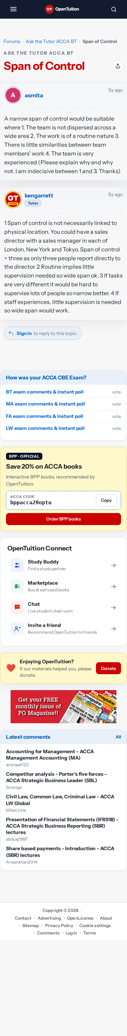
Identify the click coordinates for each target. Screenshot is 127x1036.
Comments (48, 933)
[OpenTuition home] (63, 9)
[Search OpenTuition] (113, 9)
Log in (71, 933)
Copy (106, 500)
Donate (108, 668)
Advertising (49, 918)
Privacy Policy (59, 925)
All (118, 736)
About (106, 918)
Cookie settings (95, 925)
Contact (23, 918)
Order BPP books (63, 519)
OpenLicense (80, 918)
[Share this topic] (117, 66)
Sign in (24, 333)
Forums (12, 41)
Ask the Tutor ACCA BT (51, 41)
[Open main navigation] (13, 9)
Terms (89, 933)
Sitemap (30, 925)
